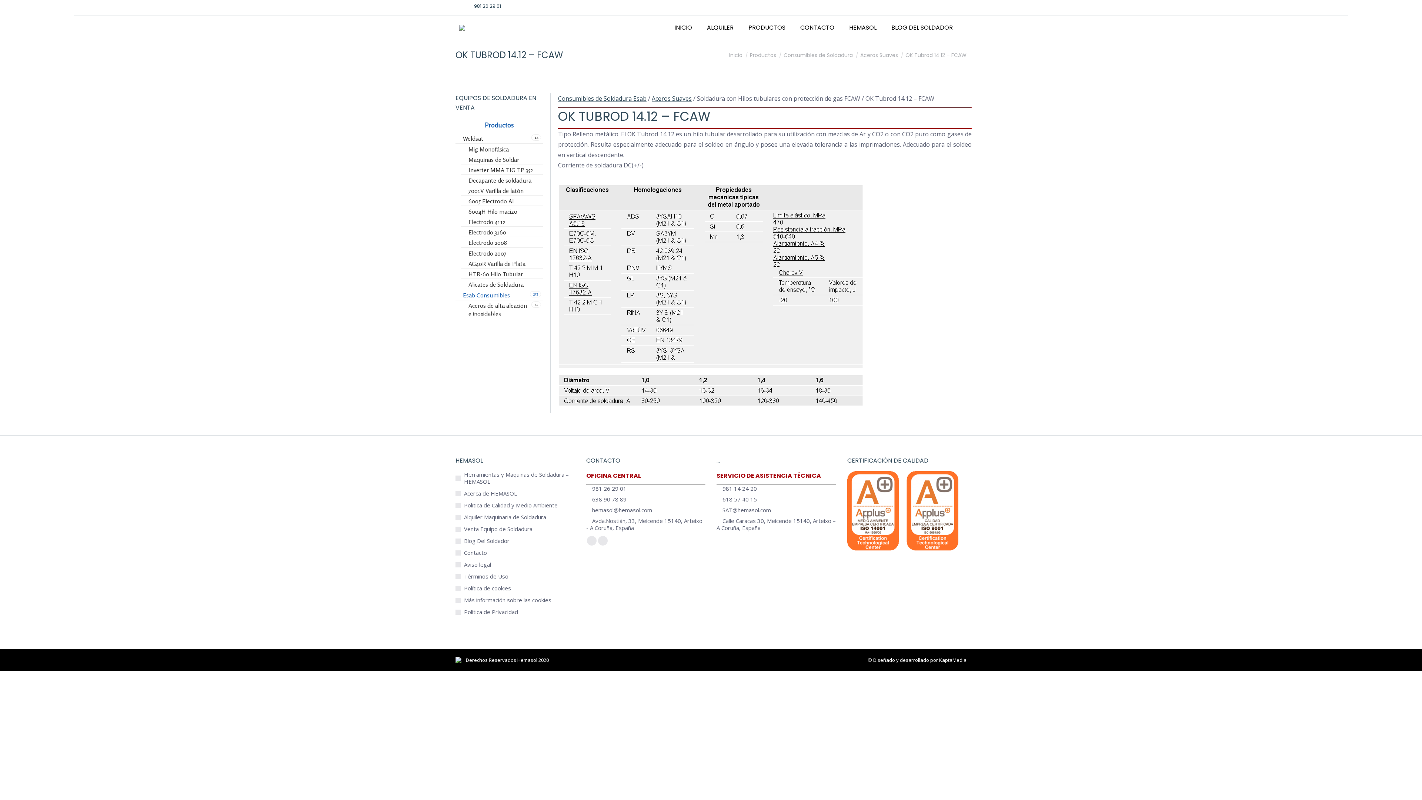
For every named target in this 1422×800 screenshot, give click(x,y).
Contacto (475, 552)
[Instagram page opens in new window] (938, 6)
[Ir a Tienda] (1410, 788)
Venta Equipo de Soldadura (498, 529)
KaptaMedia (953, 660)
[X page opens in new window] (926, 6)
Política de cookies (487, 588)
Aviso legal (477, 564)
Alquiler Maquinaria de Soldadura (505, 517)
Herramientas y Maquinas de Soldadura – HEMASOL (516, 478)
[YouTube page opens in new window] (949, 6)
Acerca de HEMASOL (490, 493)
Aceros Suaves (672, 98)
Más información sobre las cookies (507, 600)
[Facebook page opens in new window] (915, 6)
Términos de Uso (486, 576)
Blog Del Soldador (487, 540)
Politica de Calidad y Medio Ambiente (511, 505)
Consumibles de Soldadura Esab (602, 98)
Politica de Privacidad (491, 612)
